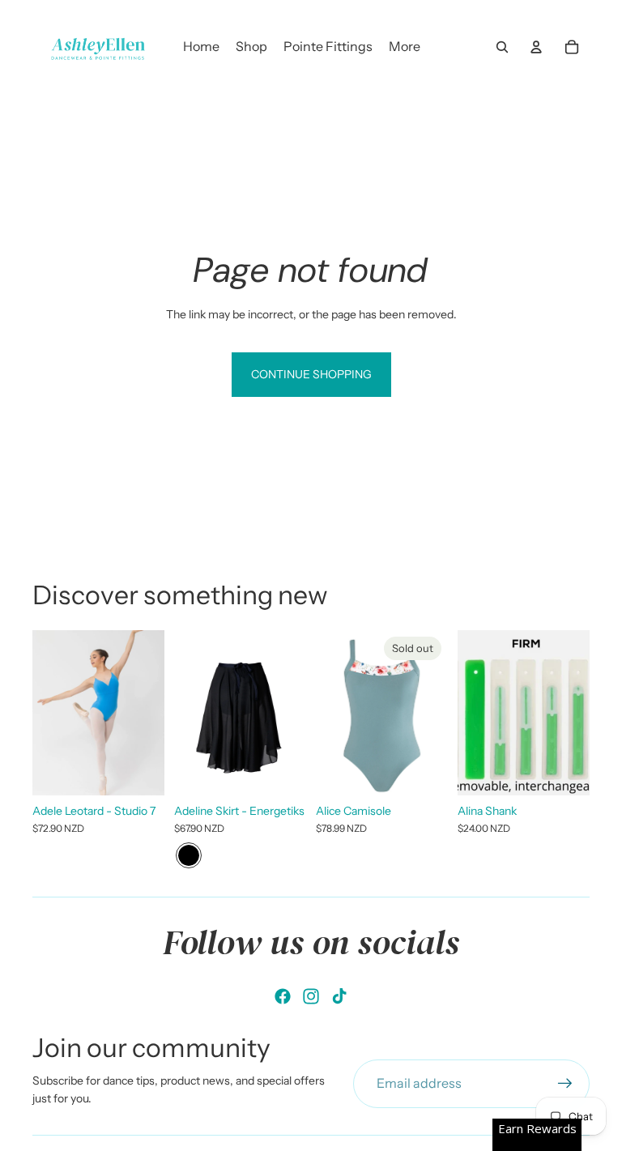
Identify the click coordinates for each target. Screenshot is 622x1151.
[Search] (502, 47)
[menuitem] (404, 47)
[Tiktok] (339, 996)
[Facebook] (282, 996)
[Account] (536, 47)
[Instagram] (311, 996)
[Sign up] (565, 1084)
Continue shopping (311, 374)
